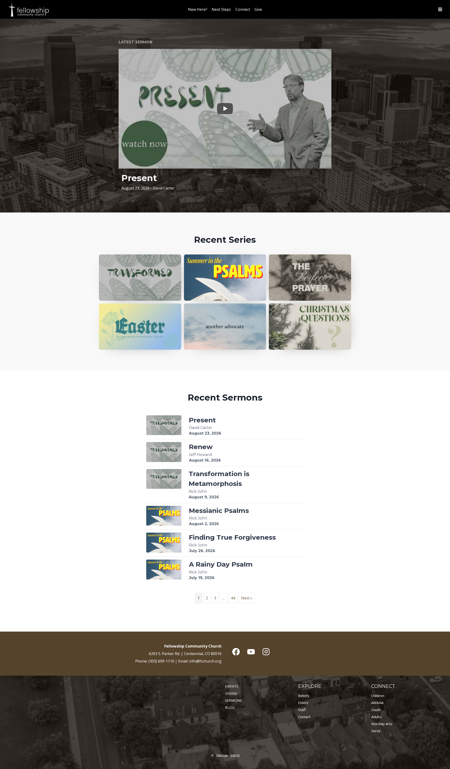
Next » (246, 598)
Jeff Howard (200, 454)
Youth (376, 709)
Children (377, 695)
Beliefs (303, 695)
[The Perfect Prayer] (310, 277)
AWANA (377, 702)
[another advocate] (225, 326)
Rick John (198, 491)
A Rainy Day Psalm (221, 564)
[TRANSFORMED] (140, 277)
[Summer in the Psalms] (225, 277)
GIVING (231, 693)
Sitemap (222, 755)
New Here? (197, 9)
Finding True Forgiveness (232, 537)
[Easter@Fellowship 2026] (140, 326)
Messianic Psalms (219, 511)
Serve (376, 730)
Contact (304, 716)
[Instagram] (266, 651)
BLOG (230, 707)
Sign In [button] (235, 755)
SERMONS (233, 700)
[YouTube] (251, 651)
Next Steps (221, 9)
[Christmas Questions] (310, 326)
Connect (243, 9)
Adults (376, 716)
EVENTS (231, 686)
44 (233, 598)
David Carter (164, 188)
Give (258, 9)
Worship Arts (381, 723)
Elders (303, 702)
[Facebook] (236, 651)
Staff (302, 709)
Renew (201, 447)
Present (139, 178)
